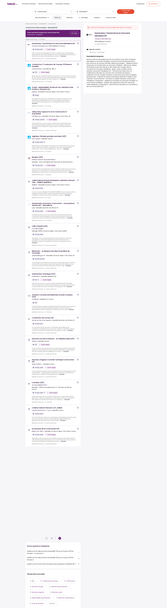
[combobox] (53, 12)
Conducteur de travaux (50, 581)
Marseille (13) (42, 23)
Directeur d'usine (37, 587)
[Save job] (78, 43)
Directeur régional (38, 592)
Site (33, 581)
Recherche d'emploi (31, 23)
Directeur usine (57, 592)
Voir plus (63, 56)
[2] (59, 538)
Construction (70, 581)
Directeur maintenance (66, 598)
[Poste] (51, 12)
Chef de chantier (37, 603)
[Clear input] (71, 12)
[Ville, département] (93, 12)
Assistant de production (59, 587)
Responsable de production (41, 598)
